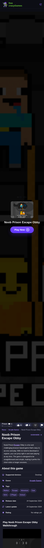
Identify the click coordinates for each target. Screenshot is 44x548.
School (22, 495)
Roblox (6, 490)
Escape (17, 445)
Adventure (24, 490)
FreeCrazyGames (12, 4)
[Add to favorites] (35, 425)
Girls (5, 495)
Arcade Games (13, 430)
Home (4, 430)
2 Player (13, 495)
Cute (33, 490)
